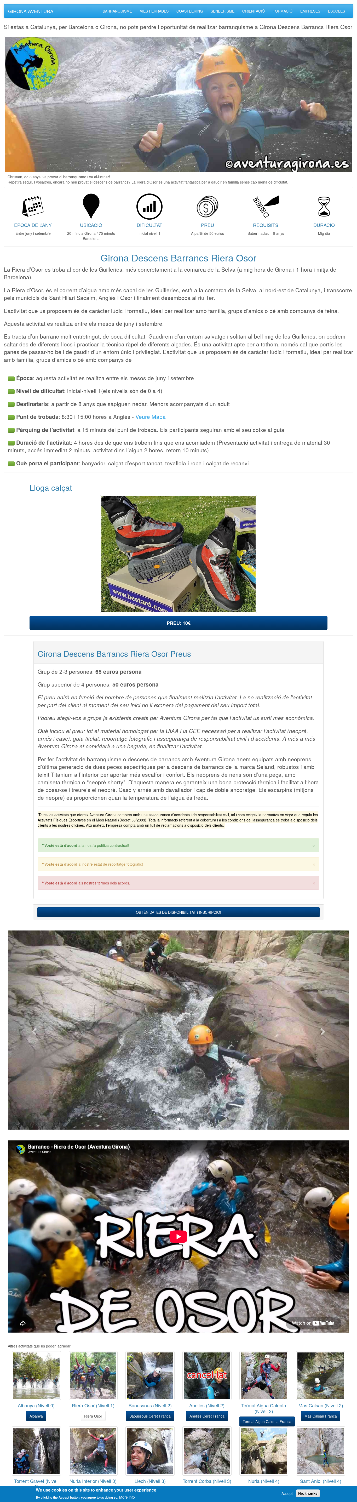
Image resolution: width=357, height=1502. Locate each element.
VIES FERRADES (154, 11)
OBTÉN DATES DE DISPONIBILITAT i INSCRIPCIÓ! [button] (178, 912)
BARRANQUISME (117, 11)
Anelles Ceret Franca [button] (206, 1416)
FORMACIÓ (282, 11)
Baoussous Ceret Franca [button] (150, 1416)
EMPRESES (310, 11)
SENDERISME (222, 11)
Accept (287, 1493)
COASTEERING (189, 11)
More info (127, 1496)
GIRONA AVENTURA (30, 11)
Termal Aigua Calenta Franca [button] (267, 1421)
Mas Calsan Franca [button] (320, 1416)
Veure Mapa (150, 416)
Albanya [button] (36, 1416)
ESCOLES (336, 11)
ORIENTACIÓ (253, 11)
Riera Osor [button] (93, 1416)
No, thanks (308, 1493)
